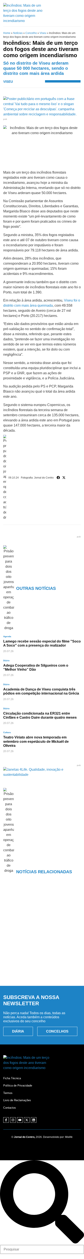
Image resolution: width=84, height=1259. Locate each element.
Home (6, 33)
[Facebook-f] (6, 1120)
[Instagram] (13, 1120)
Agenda (7, 636)
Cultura (7, 732)
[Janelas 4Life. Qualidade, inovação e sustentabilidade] (42, 774)
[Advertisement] (42, 936)
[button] (58, 477)
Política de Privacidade (17, 1085)
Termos (7, 1093)
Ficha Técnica (12, 1078)
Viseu (43, 33)
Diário (6, 660)
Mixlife (69, 1137)
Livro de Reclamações (17, 1100)
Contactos (9, 1107)
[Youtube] (20, 1120)
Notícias (18, 33)
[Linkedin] (33, 1120)
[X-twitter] (27, 1120)
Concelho (31, 33)
